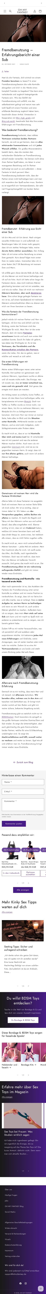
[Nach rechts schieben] (28, 883)
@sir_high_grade (23, 118)
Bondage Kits (27, 1064)
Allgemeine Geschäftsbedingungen (19, 1222)
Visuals (8, 1239)
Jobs (6, 1200)
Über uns (8, 1189)
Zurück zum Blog (25, 762)
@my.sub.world (8, 121)
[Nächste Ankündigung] (41, 3)
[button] (5, 11)
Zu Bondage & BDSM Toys (23, 1020)
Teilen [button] (6, 71)
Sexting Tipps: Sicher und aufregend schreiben (18, 948)
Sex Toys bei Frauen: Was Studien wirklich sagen (18, 1133)
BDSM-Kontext (7, 717)
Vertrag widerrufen (12, 1256)
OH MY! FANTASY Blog (14, 1206)
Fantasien (27, 333)
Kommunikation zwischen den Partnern (20, 349)
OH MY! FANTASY (26, 1293)
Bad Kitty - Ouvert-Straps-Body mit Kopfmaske (30, 863)
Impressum (9, 1250)
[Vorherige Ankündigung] (4, 3)
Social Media (10, 1212)
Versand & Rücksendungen (15, 1233)
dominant (16, 447)
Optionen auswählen (30, 873)
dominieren (36, 293)
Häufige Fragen (11, 1195)
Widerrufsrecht (11, 1228)
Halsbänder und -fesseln (10, 1066)
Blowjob (27, 401)
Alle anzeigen (23, 890)
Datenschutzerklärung (13, 1245)
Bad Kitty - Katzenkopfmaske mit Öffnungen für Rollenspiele (11, 863)
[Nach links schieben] (17, 883)
